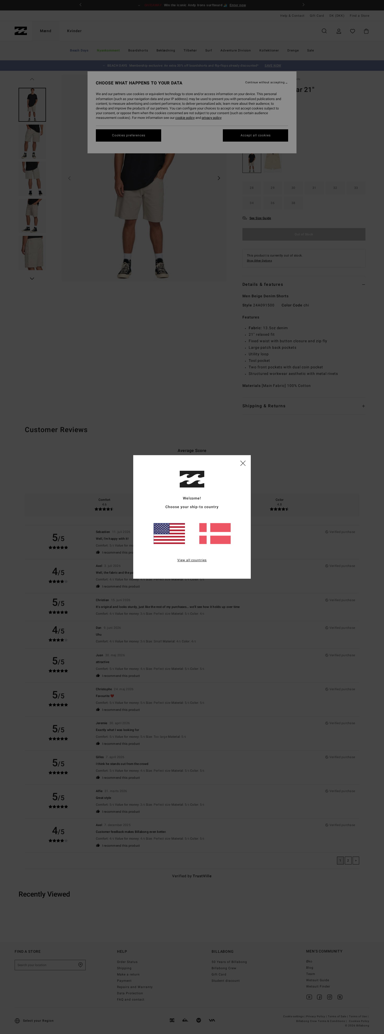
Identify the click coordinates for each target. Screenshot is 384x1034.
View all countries (192, 560)
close (243, 463)
